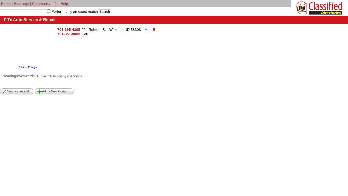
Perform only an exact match (74, 11)
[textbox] (23, 11)
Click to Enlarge (28, 67)
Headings (21, 4)
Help (64, 4)
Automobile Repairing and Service (60, 76)
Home (6, 4)
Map (148, 30)
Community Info (45, 4)
